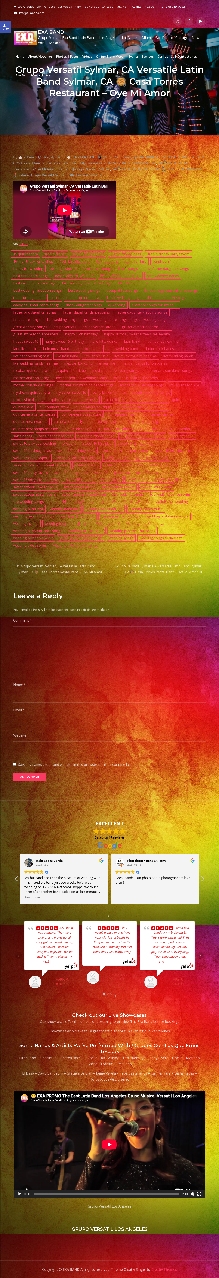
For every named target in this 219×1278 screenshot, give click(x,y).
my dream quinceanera (31, 392)
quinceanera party (68, 421)
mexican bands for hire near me (89, 363)
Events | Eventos (141, 56)
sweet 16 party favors (30, 472)
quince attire (61, 399)
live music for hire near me (135, 356)
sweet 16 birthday (97, 443)
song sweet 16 (182, 436)
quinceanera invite (158, 414)
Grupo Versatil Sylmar (48, 175)
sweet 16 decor (117, 458)
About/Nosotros (40, 56)
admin (29, 157)
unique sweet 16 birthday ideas (124, 501)
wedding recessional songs (81, 538)
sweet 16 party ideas (70, 472)
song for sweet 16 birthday (142, 436)
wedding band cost (28, 509)
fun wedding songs (62, 319)
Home (20, 56)
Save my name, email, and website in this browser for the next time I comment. (81, 764)
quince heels (87, 399)
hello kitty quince (104, 341)
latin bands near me (162, 341)
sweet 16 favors (25, 465)
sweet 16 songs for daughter (36, 479)
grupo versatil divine (99, 326)
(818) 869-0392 (174, 6)
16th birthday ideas (125, 254)
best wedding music (133, 283)
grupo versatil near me (140, 326)
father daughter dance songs (86, 312)
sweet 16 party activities (124, 465)
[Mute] (192, 1194)
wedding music (108, 523)
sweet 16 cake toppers (31, 458)
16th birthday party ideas (33, 261)
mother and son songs (31, 377)
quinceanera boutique (93, 407)
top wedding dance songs (170, 494)
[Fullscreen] (199, 1194)
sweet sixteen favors (117, 487)
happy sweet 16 (25, 341)
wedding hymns (25, 523)
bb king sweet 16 (63, 268)
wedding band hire (64, 509)
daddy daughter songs (84, 305)
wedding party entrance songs (37, 530)
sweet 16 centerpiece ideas (77, 458)
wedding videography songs (75, 545)
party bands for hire (109, 392)
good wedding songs (150, 319)
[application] (109, 1144)
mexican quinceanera (30, 370)
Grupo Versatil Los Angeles (109, 1206)
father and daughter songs (35, 312)
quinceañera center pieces (34, 414)
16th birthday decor (88, 254)
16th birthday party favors (168, 254)
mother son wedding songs (142, 385)
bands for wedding (28, 268)
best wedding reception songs (37, 290)
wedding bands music (146, 509)
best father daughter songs (166, 268)
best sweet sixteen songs (120, 276)
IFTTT (23, 244)
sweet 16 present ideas (154, 472)
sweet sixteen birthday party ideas (155, 479)
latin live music (25, 348)
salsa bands (22, 436)
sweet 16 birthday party (76, 450)
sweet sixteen (110, 479)
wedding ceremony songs (33, 516)
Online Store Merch (110, 56)
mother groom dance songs (135, 377)
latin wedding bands (124, 348)
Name (19, 684)
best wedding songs (84, 290)
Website (19, 735)
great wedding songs (30, 326)
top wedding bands (128, 494)
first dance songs (27, 319)
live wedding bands (178, 356)
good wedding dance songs (106, 319)
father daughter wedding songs (141, 312)
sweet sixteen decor (79, 487)
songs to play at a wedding (34, 443)
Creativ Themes (164, 1269)
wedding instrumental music (67, 523)
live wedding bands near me (35, 363)
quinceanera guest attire (81, 414)
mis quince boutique (69, 370)
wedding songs (121, 538)
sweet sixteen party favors (34, 494)
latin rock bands (88, 348)
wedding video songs (30, 545)
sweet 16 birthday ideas (32, 450)
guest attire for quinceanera (36, 334)
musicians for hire (184, 385)
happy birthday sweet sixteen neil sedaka (137, 334)
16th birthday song (75, 261)
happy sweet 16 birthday (64, 341)
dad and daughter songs (166, 297)
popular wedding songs (150, 392)
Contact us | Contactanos (177, 56)
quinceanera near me (30, 421)
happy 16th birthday (81, 334)
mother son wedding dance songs (86, 385)
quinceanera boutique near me (142, 407)
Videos (87, 56)
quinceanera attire (54, 407)
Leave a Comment (90, 175)
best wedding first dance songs (87, 283)
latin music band (56, 348)
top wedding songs (28, 501)
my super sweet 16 (71, 392)
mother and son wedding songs (81, 377)
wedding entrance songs (120, 516)
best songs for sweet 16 (74, 276)
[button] (5, 27)
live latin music (96, 356)
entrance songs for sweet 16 (155, 305)
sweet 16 (69, 443)
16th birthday (55, 254)
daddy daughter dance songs (36, 305)
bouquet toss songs (123, 290)
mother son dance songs (33, 385)
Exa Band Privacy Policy (33, 75)
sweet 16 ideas (56, 465)
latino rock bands (160, 348)
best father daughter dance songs (110, 268)
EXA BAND (51, 32)
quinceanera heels (122, 414)
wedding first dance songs (167, 516)
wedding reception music (33, 538)
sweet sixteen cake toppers (35, 487)
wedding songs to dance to (161, 538)
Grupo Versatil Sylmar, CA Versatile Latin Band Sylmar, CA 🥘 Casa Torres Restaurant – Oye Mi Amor (59, 569)
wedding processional (85, 530)
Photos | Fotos (67, 56)
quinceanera (23, 407)
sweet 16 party (86, 465)
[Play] (20, 1194)
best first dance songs (31, 276)
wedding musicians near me (148, 523)
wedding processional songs (132, 530)
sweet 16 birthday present (176, 450)
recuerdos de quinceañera (120, 428)
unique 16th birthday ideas (71, 501)
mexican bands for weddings (144, 363)
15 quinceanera (25, 254)
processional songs (28, 399)
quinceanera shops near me (35, 428)
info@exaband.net (31, 13)
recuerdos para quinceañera (169, 428)
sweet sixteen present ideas (84, 494)
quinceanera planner (106, 421)
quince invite (114, 399)
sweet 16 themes (79, 479)
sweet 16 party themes (111, 472)
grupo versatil (64, 326)
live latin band (67, 356)
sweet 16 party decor (166, 465)
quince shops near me (148, 399)
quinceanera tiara (78, 428)
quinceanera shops (144, 421)
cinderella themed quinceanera (74, 297)
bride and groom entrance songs (171, 290)
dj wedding (116, 305)
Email (19, 710)
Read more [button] (123, 897)
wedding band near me (104, 509)
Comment (22, 620)
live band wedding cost (31, 356)
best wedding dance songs (34, 283)
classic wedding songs (123, 297)
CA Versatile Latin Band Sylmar (131, 163)
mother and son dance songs (168, 370)
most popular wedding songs (115, 370)
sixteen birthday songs (96, 436)
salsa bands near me (54, 436)
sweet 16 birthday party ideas (125, 450)
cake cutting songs (28, 297)
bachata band (108, 261)
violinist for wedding (171, 501)
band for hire (135, 261)
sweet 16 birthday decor (137, 443)
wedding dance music (77, 516)
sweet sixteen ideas (156, 487)
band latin (161, 261)
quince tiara (181, 399)
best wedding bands (163, 276)
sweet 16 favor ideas (151, 458)
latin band (132, 341)
